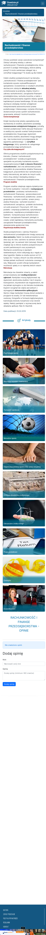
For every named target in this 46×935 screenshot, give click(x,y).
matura (5, 910)
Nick (4, 660)
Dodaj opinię (9, 684)
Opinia (5, 669)
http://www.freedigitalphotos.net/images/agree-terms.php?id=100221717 (27, 54)
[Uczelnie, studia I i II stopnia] (9, 3)
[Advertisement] (23, 803)
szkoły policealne (9, 914)
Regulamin (6, 923)
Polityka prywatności (10, 919)
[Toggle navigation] (43, 3)
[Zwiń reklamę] (23, 928)
